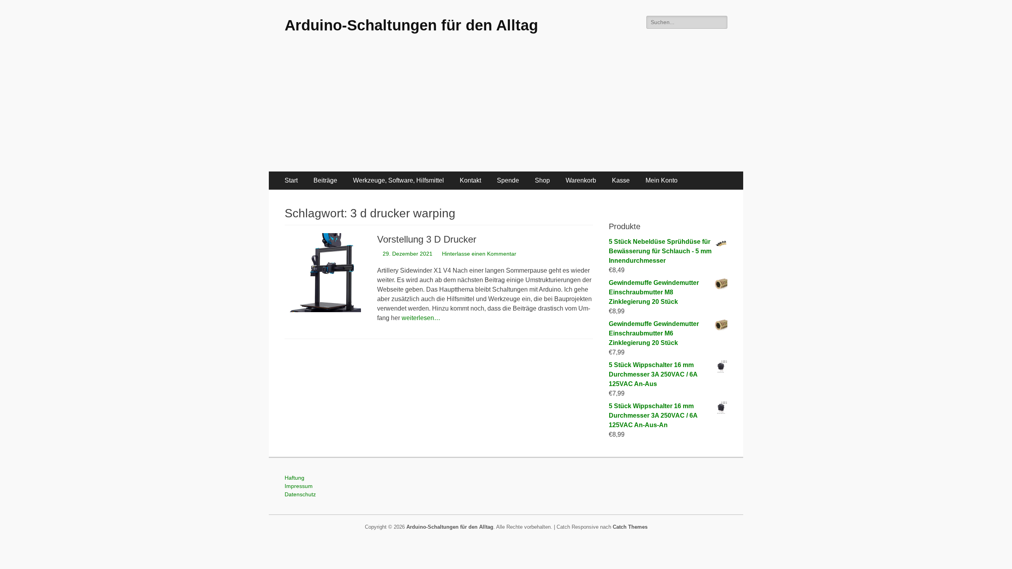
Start (291, 180)
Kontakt (470, 180)
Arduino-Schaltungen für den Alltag (411, 25)
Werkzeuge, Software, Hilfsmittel (398, 180)
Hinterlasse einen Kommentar (479, 254)
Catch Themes (630, 527)
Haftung (294, 478)
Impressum (299, 486)
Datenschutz (300, 494)
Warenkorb (581, 180)
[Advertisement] (506, 112)
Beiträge (325, 180)
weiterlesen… (421, 318)
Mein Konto (662, 180)
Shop (542, 180)
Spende (508, 180)
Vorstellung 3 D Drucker (426, 239)
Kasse (621, 180)
